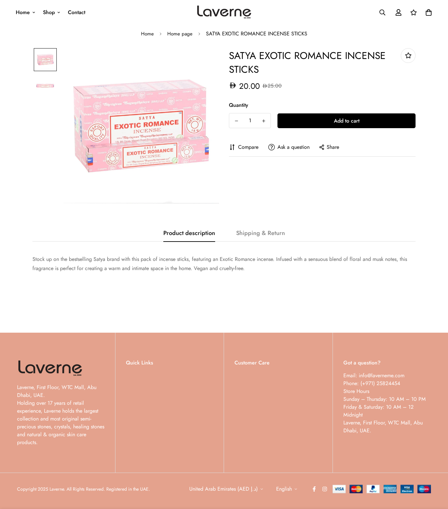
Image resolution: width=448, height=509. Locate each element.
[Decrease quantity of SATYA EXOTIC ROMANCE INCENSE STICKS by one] (236, 120)
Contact (76, 12)
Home (23, 12)
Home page (180, 33)
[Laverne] (224, 12)
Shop (49, 12)
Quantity (238, 105)
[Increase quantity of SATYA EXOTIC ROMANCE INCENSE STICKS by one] (263, 120)
